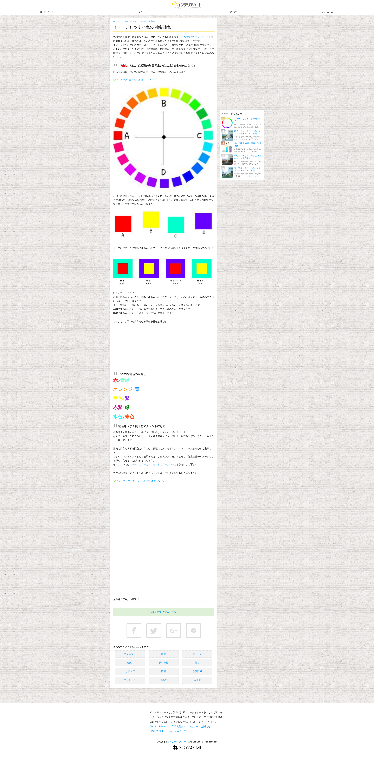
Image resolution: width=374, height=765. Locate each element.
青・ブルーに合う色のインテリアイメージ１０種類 (247, 169)
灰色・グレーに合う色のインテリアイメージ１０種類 (247, 132)
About (153, 726)
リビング (130, 671)
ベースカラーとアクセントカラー (149, 464)
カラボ (197, 680)
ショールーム (327, 12)
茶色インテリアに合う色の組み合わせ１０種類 (247, 156)
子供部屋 (197, 671)
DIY (140, 12)
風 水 (197, 662)
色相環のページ (191, 37)
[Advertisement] (163, 348)
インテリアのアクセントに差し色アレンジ (140, 481)
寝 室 (163, 671)
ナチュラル (130, 654)
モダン (130, 662)
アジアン (197, 654)
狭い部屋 (163, 662)
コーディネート (46, 12)
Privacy (163, 726)
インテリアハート (179, 741)
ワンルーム (130, 680)
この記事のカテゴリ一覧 (163, 612)
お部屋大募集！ (177, 726)
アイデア (234, 12)
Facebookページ (177, 731)
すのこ (163, 680)
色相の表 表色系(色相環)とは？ (134, 80)
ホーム (115, 21)
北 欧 (163, 654)
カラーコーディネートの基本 (143, 21)
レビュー (193, 726)
